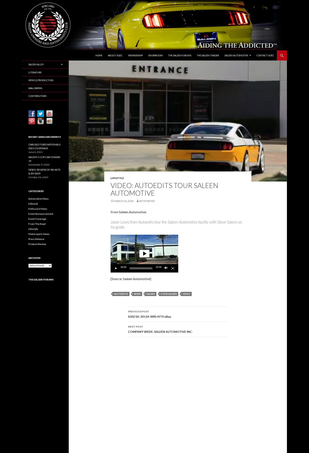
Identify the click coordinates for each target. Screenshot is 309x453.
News (137, 293)
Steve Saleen (169, 293)
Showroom (155, 55)
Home (98, 55)
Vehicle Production (40, 80)
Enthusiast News (37, 208)
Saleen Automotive (236, 55)
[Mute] (166, 268)
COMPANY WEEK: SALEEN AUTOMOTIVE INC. (160, 329)
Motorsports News (39, 234)
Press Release (36, 239)
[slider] (141, 268)
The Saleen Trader (208, 55)
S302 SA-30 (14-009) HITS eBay (149, 314)
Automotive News (38, 198)
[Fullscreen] (173, 268)
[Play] (116, 268)
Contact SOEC (265, 55)
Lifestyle (117, 178)
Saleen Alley (36, 64)
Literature (35, 72)
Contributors (37, 96)
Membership (135, 55)
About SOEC (115, 55)
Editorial (33, 203)
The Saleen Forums (179, 55)
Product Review (37, 244)
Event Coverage (37, 218)
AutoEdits (121, 293)
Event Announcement (40, 213)
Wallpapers (35, 88)
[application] (144, 254)
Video (186, 293)
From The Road (37, 223)
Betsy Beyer (147, 201)
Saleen (151, 293)
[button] (144, 253)
